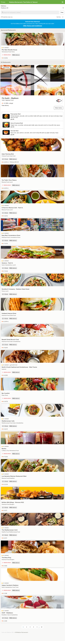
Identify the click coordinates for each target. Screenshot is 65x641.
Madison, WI (10, 632)
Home (3, 632)
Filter (62, 12)
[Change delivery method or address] (63, 7)
